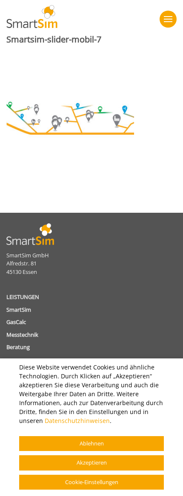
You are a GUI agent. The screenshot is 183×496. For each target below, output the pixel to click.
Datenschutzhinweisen (77, 421)
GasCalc (16, 322)
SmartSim (18, 309)
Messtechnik (22, 334)
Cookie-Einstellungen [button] (91, 482)
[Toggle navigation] (168, 19)
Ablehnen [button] (92, 443)
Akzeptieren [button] (92, 462)
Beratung (18, 347)
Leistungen (22, 297)
